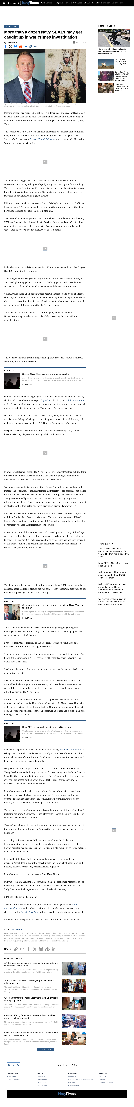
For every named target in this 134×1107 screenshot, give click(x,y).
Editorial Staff (73, 1086)
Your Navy (12, 26)
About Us (102, 1076)
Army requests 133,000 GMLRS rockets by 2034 (120, 62)
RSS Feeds (41, 1083)
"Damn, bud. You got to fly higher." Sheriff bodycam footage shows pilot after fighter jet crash (122, 76)
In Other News (12, 958)
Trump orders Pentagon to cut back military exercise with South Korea (122, 87)
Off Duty (87, 3)
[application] (114, 38)
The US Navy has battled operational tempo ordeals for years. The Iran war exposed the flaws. (113, 552)
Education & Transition (101, 3)
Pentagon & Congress (73, 3)
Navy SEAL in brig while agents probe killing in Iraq (46, 727)
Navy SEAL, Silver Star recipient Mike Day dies (113, 564)
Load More (45, 1049)
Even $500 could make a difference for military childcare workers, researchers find (31, 1034)
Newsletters (42, 1080)
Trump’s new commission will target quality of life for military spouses (29, 981)
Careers (102, 1080)
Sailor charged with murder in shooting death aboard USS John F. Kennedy (112, 575)
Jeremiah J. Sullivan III (70, 749)
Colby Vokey (45, 400)
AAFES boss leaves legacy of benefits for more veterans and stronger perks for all (31, 964)
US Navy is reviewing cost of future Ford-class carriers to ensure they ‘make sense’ (112, 602)
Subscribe (41, 1076)
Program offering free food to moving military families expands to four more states (29, 1016)
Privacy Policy (12, 1076)
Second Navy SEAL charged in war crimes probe (45, 374)
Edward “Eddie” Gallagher (42, 139)
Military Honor (117, 3)
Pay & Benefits (46, 3)
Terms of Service (13, 1080)
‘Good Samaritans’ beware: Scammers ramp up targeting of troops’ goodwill (31, 999)
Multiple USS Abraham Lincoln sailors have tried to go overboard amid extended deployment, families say (112, 588)
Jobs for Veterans (106, 1083)
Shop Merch (42, 1086)
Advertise (72, 1076)
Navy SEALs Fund (29, 912)
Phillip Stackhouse (75, 400)
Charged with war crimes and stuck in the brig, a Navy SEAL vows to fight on (53, 606)
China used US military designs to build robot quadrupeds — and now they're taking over (112, 51)
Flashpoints (58, 3)
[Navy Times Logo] (30, 3)
